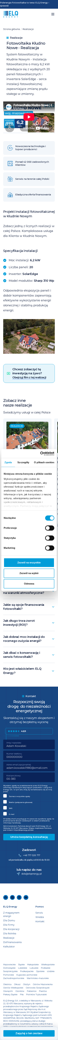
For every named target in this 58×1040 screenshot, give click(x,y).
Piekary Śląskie (10, 994)
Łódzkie (50, 971)
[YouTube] (26, 897)
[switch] (49, 528)
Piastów (43, 991)
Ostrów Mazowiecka (43, 984)
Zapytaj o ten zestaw (29, 1033)
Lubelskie (22, 968)
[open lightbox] (29, 336)
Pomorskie (8, 974)
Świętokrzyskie (10, 971)
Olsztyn (26, 984)
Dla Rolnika (9, 933)
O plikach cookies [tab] (44, 462)
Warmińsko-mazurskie (38, 978)
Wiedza (39, 917)
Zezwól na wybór (29, 573)
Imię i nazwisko (13, 742)
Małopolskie (33, 964)
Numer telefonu (14, 753)
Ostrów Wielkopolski (13, 987)
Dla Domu (9, 920)
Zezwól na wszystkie (29, 562)
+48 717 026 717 (31, 855)
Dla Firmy (9, 924)
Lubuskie (34, 968)
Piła (22, 994)
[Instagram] (12, 897)
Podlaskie (45, 968)
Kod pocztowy (13, 775)
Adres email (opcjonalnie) (18, 764)
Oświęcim (8, 991)
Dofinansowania (12, 942)
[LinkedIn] (19, 897)
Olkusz (17, 984)
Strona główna (11, 29)
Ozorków (19, 991)
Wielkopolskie (48, 964)
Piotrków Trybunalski (36, 994)
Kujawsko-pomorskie (26, 974)
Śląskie (21, 964)
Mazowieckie (9, 964)
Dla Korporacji (11, 929)
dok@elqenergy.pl (31, 873)
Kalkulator (9, 946)
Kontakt (39, 921)
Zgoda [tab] (8, 462)
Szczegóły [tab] (23, 462)
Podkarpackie (27, 971)
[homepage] (10, 14)
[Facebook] (5, 897)
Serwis (39, 912)
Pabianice (31, 991)
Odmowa (29, 583)
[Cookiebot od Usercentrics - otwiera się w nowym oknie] (41, 453)
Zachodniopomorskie (13, 978)
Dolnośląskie (9, 968)
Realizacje (28, 29)
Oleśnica (7, 984)
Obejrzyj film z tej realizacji (29, 377)
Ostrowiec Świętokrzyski (37, 987)
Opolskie (40, 971)
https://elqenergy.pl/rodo (24, 830)
